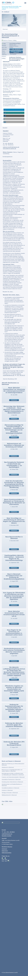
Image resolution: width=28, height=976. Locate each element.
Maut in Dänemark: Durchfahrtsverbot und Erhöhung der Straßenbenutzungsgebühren (14, 576)
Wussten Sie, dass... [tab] (8, 291)
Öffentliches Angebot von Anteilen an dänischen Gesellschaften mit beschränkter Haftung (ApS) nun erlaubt (14, 689)
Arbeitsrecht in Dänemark (8, 767)
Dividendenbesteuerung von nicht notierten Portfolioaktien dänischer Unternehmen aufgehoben (14, 651)
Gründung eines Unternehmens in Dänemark (12, 781)
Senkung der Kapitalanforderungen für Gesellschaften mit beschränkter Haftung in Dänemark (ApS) (14, 708)
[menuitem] (25, 3)
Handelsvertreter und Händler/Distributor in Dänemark (12, 785)
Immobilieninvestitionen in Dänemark (10, 788)
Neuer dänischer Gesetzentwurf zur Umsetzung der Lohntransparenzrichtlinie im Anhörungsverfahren (14, 390)
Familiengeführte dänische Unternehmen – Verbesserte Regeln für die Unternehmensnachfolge (14, 558)
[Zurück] (5, 41)
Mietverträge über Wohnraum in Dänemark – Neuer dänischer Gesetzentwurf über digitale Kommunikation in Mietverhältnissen (14, 410)
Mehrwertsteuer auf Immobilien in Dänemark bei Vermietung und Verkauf (14, 445)
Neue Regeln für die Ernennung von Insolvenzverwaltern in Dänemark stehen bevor (14, 632)
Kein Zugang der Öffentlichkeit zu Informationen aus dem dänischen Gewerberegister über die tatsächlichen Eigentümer (14, 596)
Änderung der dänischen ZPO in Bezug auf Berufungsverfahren (14, 743)
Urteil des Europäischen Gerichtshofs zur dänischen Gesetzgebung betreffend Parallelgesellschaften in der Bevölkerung (14, 484)
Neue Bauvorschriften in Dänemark (14, 537)
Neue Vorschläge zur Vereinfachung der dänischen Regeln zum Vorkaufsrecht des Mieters (14, 520)
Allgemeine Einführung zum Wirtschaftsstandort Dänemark (13, 764)
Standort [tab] (5, 127)
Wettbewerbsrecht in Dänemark (9, 795)
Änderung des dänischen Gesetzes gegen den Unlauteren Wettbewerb (14, 724)
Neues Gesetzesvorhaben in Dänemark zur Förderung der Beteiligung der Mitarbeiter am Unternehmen (14, 502)
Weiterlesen (14, 400)
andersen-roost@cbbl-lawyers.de (16, 52)
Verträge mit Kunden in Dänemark (10, 792)
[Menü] (25, 3)
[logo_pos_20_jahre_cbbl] (11, 3)
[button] (4, 110)
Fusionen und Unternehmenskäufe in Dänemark (13, 777)
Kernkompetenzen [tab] (7, 156)
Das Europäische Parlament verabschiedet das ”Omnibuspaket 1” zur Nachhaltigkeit (14, 464)
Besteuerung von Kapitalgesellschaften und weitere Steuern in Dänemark (12, 770)
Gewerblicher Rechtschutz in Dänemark (11, 779)
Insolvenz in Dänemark (7, 790)
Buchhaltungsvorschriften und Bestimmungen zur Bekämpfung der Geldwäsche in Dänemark (13, 774)
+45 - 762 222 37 (16, 49)
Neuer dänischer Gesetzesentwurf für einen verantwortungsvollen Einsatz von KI (14, 614)
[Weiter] (23, 41)
